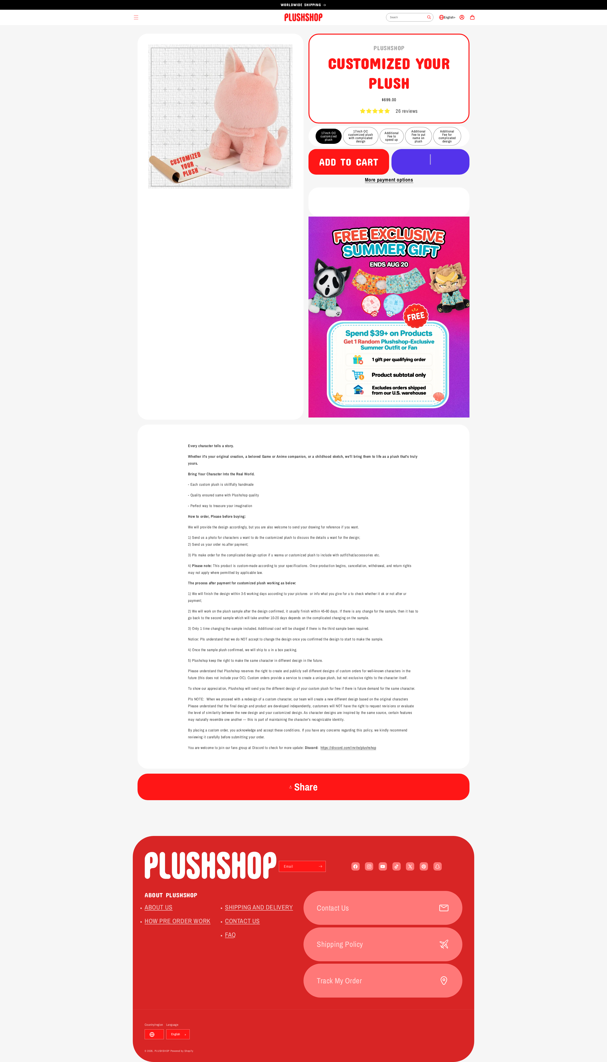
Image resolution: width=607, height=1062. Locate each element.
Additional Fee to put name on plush (418, 136)
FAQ (230, 934)
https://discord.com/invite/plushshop (348, 747)
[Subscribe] (320, 866)
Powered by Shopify (181, 1051)
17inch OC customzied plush (329, 136)
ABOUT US (159, 907)
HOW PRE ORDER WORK (178, 921)
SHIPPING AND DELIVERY (259, 907)
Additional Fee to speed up (392, 136)
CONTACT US (242, 921)
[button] (375, 111)
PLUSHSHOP (162, 1051)
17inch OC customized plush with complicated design (360, 136)
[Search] (429, 17)
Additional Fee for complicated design (447, 136)
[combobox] (409, 17)
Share (306, 787)
